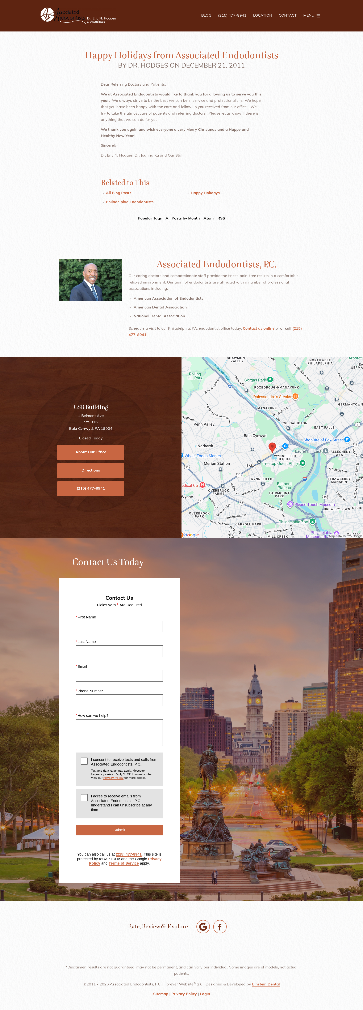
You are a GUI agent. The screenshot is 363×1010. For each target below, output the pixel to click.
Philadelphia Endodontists (130, 202)
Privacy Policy (113, 777)
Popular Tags (150, 219)
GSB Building (91, 407)
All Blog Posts (118, 193)
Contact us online (259, 329)
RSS (221, 219)
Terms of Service (124, 863)
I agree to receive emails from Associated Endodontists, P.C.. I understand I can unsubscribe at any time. (121, 803)
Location (262, 16)
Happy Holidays (205, 193)
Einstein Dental (266, 984)
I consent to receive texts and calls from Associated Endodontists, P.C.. (124, 768)
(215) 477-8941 (129, 854)
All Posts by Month (183, 219)
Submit (119, 830)
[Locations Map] (272, 448)
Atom (209, 219)
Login (205, 994)
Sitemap (160, 994)
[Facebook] (220, 926)
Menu (308, 16)
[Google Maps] (203, 926)
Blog (206, 16)
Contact (288, 16)
